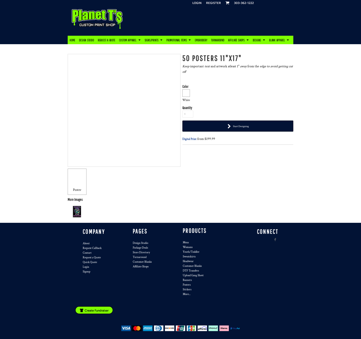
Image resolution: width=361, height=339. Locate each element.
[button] (130, 40)
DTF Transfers (191, 270)
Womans (188, 247)
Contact (87, 253)
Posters (187, 285)
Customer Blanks (142, 262)
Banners (187, 280)
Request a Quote (92, 257)
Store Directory (141, 252)
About (86, 243)
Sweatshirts (189, 256)
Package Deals (140, 248)
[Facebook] (275, 239)
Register (213, 3)
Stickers (187, 289)
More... (186, 294)
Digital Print (189, 139)
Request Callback (92, 248)
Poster (77, 190)
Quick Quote (90, 262)
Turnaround (139, 257)
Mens (186, 242)
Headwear (188, 261)
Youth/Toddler (191, 252)
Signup (86, 271)
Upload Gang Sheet (193, 275)
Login (197, 3)
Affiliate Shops (141, 266)
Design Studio (140, 243)
